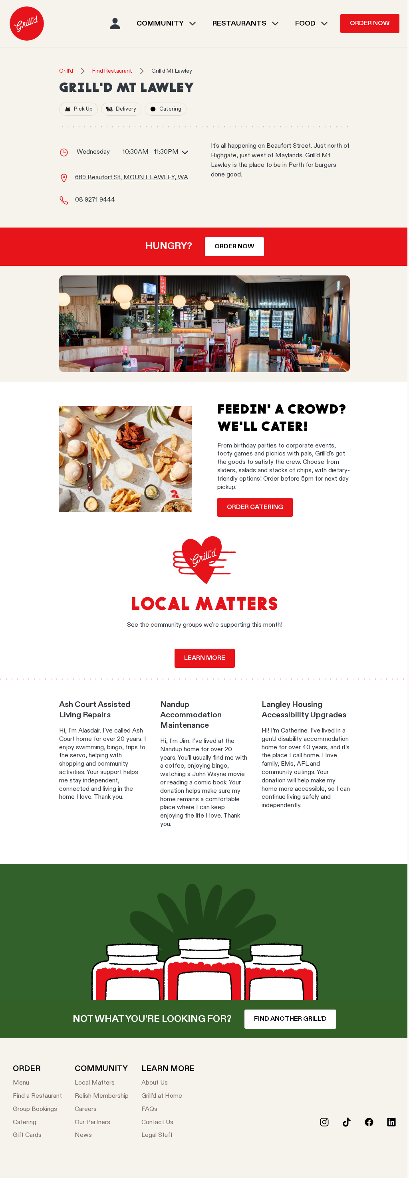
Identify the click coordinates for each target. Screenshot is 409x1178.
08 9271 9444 (95, 200)
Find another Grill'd (290, 1019)
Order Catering (255, 507)
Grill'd (66, 71)
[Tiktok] (346, 1122)
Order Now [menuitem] (370, 23)
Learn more (204, 658)
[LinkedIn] (391, 1122)
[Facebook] (369, 1122)
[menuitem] (27, 23)
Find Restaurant (112, 71)
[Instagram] (324, 1122)
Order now (234, 247)
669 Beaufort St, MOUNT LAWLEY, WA (131, 177)
